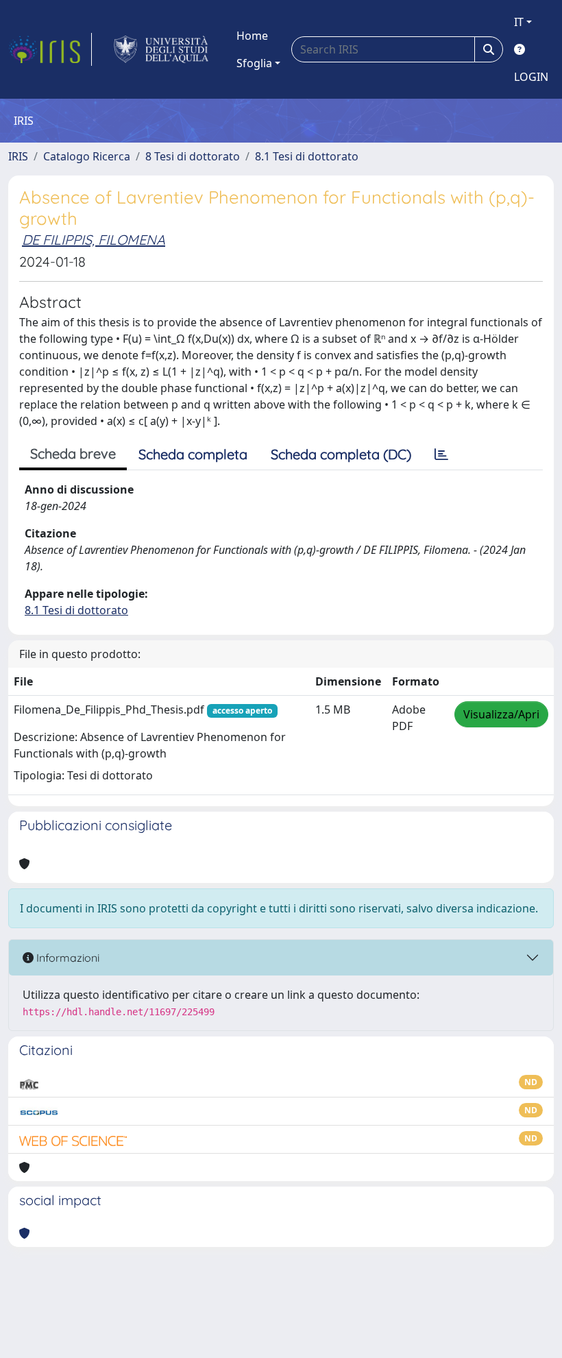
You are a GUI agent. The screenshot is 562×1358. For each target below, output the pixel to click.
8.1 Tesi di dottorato (306, 156)
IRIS (18, 156)
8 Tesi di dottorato (192, 156)
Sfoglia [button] (254, 63)
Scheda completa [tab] (192, 454)
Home (252, 35)
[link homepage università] (161, 49)
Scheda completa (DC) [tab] (341, 454)
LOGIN (531, 76)
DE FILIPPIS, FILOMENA (93, 239)
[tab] (441, 454)
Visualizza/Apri (501, 714)
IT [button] (519, 21)
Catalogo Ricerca (86, 156)
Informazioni (66, 958)
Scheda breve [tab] (73, 453)
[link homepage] (50, 49)
